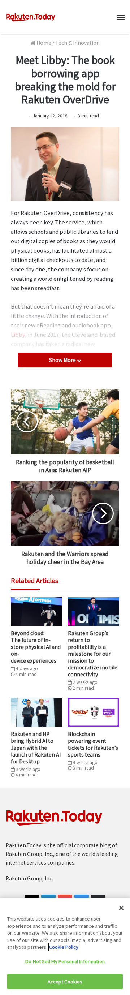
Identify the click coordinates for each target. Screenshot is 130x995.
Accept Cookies (65, 981)
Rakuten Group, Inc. (29, 878)
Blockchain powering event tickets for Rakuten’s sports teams (93, 744)
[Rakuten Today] (30, 17)
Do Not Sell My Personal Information (65, 961)
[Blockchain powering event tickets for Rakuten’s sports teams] (93, 712)
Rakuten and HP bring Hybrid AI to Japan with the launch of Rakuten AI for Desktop (36, 747)
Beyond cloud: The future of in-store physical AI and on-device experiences (36, 646)
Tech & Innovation (77, 42)
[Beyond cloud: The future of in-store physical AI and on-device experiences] (36, 611)
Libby (18, 334)
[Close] (121, 908)
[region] (65, 946)
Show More (63, 359)
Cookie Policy (63, 946)
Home (43, 42)
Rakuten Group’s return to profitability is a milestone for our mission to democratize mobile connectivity (92, 653)
